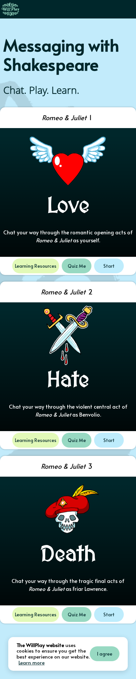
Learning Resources (35, 266)
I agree (104, 654)
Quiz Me (77, 266)
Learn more (31, 662)
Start (109, 266)
